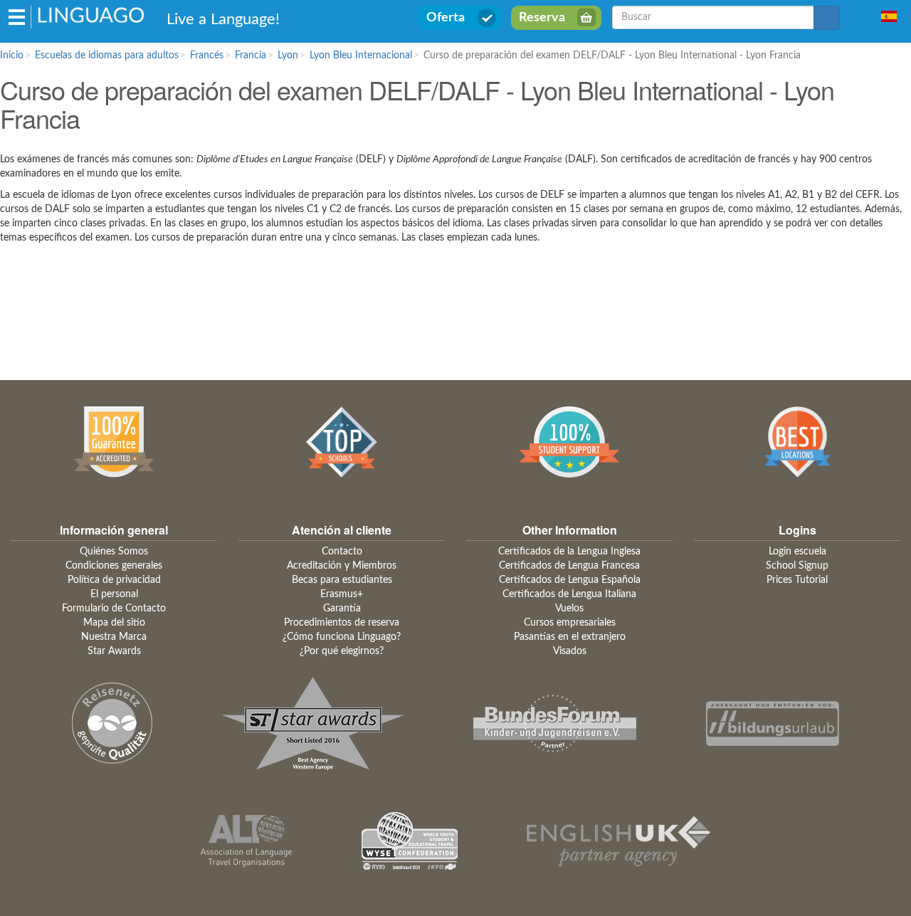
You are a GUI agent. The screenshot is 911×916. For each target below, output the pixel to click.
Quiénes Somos (114, 552)
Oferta (445, 17)
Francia (250, 55)
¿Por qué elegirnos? (342, 651)
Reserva (542, 17)
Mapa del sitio (114, 623)
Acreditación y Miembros (341, 566)
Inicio (11, 55)
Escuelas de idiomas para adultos (107, 55)
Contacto (342, 552)
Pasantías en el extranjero (570, 637)
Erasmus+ (341, 594)
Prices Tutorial (797, 580)
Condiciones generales (113, 566)
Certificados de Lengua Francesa (569, 566)
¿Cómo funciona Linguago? (342, 637)
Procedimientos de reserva (341, 623)
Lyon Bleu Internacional (361, 55)
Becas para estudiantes (342, 580)
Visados (569, 651)
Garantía (342, 609)
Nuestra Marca (114, 637)
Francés (206, 55)
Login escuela (797, 552)
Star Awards (114, 651)
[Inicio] (91, 14)
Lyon (288, 55)
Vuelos (569, 609)
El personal (114, 594)
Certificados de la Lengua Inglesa (569, 552)
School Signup (797, 566)
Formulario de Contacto (114, 609)
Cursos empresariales (570, 623)
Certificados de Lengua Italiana (569, 594)
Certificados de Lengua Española (570, 580)
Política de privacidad (114, 580)
